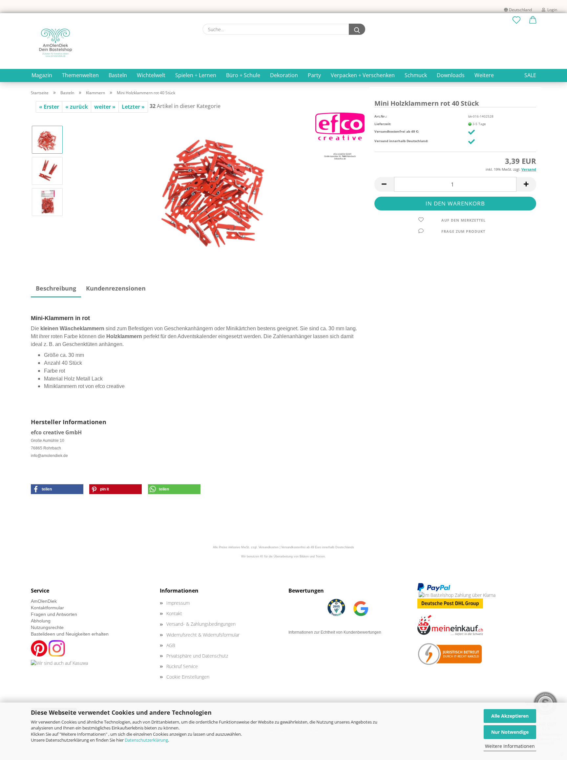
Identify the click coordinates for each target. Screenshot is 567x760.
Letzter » (133, 106)
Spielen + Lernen (195, 75)
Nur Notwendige (510, 732)
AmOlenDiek (44, 601)
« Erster (49, 106)
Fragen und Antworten (54, 614)
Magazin (42, 75)
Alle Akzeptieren (510, 716)
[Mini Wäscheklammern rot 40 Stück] (216, 185)
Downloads (451, 75)
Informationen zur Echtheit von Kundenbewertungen (334, 632)
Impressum (178, 603)
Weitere (484, 75)
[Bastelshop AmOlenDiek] (55, 42)
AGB (170, 645)
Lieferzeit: (382, 123)
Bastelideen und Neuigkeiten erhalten (70, 634)
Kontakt (174, 613)
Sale (530, 75)
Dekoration (284, 75)
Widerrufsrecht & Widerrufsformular (203, 635)
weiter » (105, 106)
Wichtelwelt (151, 75)
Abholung (41, 620)
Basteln (118, 75)
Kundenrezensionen (116, 288)
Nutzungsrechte (47, 627)
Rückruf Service (182, 666)
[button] (533, 20)
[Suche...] (357, 29)
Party (314, 75)
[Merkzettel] (516, 20)
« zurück (76, 106)
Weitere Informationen (510, 746)
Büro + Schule (243, 75)
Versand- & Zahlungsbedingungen (201, 624)
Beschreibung (56, 288)
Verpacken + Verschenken (363, 75)
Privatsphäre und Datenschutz (197, 656)
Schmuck (416, 75)
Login (551, 9)
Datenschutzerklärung (146, 740)
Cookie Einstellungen (187, 677)
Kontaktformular (47, 607)
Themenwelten (80, 75)
